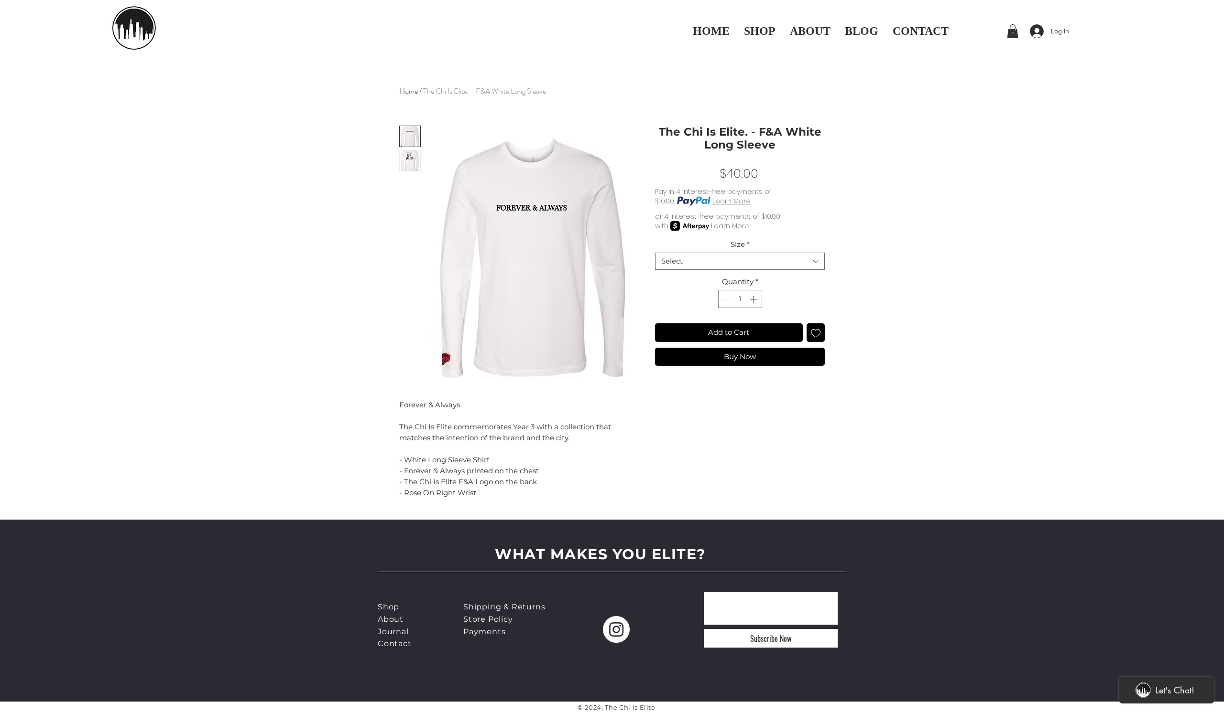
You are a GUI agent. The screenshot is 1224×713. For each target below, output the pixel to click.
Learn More (731, 201)
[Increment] (754, 299)
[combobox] (740, 261)
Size (740, 244)
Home (408, 90)
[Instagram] (616, 629)
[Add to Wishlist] (816, 332)
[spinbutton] (740, 299)
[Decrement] (726, 299)
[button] (1012, 31)
